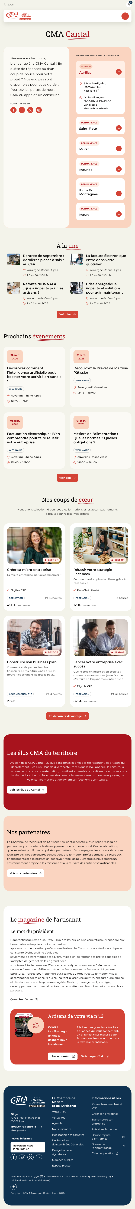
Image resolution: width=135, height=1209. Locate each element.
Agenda (57, 1123)
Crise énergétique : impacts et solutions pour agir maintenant (105, 288)
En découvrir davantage (65, 716)
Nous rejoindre (61, 1129)
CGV (36, 1176)
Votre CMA (59, 1111)
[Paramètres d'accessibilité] (14, 1187)
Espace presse (61, 1165)
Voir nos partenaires (23, 873)
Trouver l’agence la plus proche (23, 1128)
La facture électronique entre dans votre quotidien (106, 260)
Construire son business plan (32, 662)
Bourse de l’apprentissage (102, 1145)
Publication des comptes (68, 1134)
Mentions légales (20, 1176)
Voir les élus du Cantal (25, 789)
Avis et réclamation (104, 1129)
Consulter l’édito (21, 999)
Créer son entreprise (105, 1113)
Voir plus (65, 314)
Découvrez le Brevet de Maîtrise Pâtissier (100, 370)
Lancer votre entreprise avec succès (98, 664)
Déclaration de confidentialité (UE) (30, 1180)
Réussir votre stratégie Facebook (92, 572)
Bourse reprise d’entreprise (101, 1136)
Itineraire (91, 91)
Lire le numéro (64, 1057)
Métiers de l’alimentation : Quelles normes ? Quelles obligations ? (95, 438)
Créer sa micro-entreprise (29, 570)
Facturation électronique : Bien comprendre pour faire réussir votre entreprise (33, 438)
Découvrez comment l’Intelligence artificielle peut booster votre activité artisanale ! (34, 374)
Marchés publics (62, 1160)
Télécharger (96, 1056)
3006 (11, 4)
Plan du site (71, 1176)
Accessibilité (54, 1176)
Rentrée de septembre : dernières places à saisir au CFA (43, 260)
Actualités (58, 1117)
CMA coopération (103, 1153)
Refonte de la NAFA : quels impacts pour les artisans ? (43, 288)
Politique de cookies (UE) (96, 1176)
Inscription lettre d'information (23, 1147)
